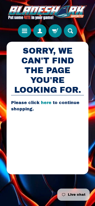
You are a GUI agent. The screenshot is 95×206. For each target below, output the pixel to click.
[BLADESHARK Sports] (47, 12)
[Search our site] (70, 31)
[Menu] (24, 31)
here (46, 102)
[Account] (39, 31)
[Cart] (55, 31)
